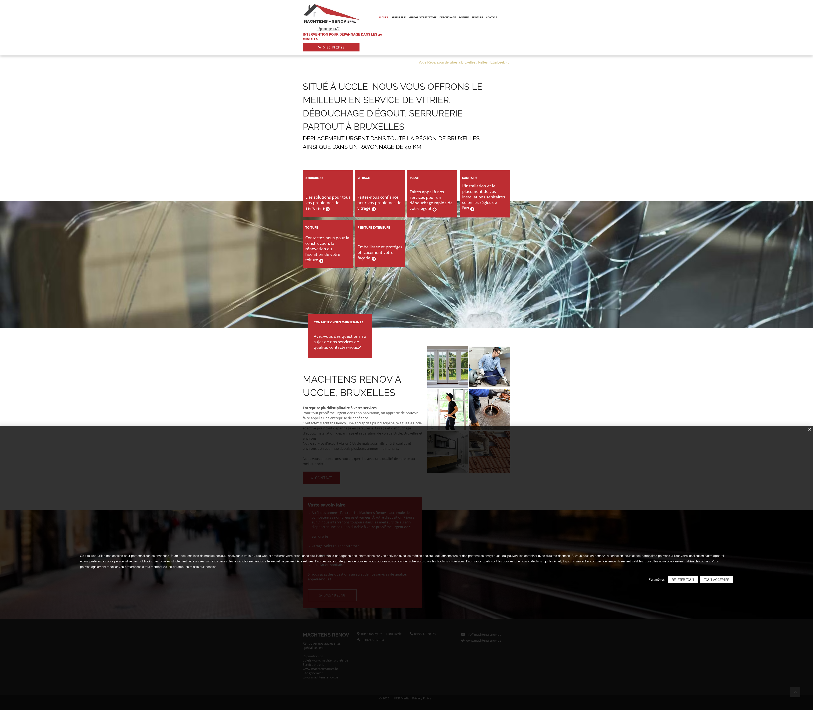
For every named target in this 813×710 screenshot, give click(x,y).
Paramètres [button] (657, 579)
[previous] (434, 412)
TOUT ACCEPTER (716, 580)
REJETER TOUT (683, 580)
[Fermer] (809, 430)
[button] (447, 367)
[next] (502, 412)
